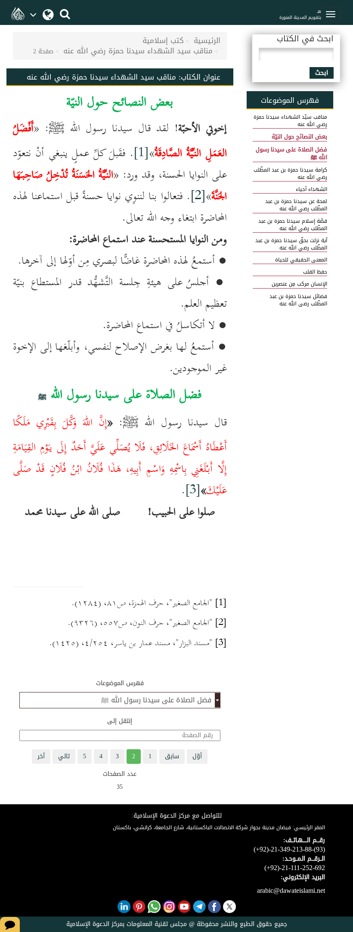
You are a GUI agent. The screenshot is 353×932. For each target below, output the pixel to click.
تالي (64, 756)
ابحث (321, 73)
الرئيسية (207, 40)
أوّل (197, 756)
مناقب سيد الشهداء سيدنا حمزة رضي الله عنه (138, 51)
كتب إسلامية (163, 40)
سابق (172, 756)
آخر (41, 756)
